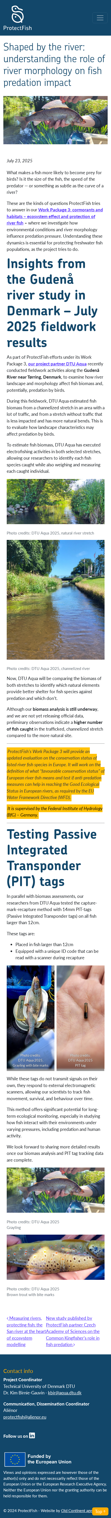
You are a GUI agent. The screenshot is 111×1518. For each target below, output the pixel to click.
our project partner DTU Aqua (57, 364)
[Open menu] (100, 17)
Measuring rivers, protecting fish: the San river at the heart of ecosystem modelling (26, 1331)
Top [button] (98, 1511)
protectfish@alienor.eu (24, 1417)
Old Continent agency (79, 1510)
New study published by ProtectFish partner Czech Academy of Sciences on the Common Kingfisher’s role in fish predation (73, 1331)
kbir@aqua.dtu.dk (65, 1392)
